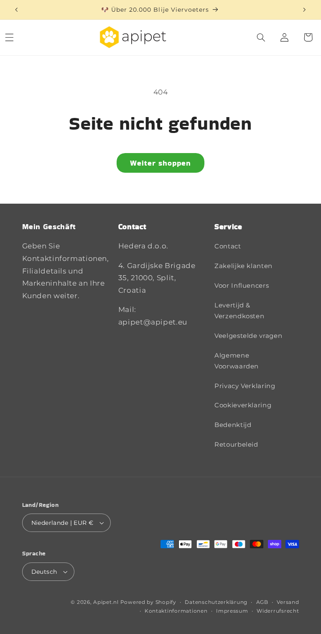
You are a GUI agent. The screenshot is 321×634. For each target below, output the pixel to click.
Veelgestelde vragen (248, 336)
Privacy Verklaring (244, 386)
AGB (262, 602)
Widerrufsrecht (278, 611)
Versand (288, 602)
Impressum (232, 611)
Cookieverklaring (242, 405)
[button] (261, 37)
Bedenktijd (232, 425)
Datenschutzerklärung (216, 602)
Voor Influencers (241, 285)
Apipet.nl (106, 602)
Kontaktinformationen (176, 611)
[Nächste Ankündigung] (304, 9)
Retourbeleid (236, 444)
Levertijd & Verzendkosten (239, 311)
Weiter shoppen (160, 163)
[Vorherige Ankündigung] (16, 9)
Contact (227, 246)
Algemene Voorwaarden (236, 361)
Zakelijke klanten (243, 266)
